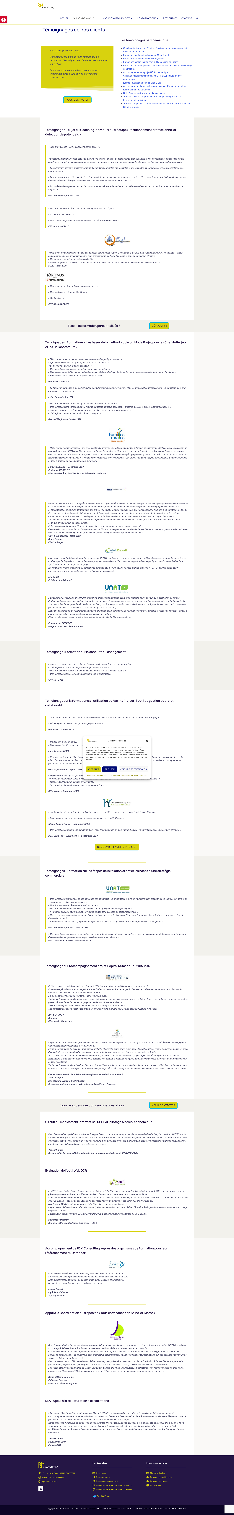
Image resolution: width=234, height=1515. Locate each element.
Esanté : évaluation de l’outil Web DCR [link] (142, 83)
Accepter (93, 769)
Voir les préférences (133, 769)
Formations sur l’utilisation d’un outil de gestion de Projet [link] (150, 62)
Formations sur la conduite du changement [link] (143, 58)
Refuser (110, 769)
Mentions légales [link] (140, 775)
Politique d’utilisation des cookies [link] (99, 775)
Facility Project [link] (104, 1496)
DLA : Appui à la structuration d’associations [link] (144, 93)
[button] (146, 740)
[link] (3, 19)
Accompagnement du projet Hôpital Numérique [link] (145, 72)
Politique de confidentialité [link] (123, 775)
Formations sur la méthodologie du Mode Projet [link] (146, 55)
